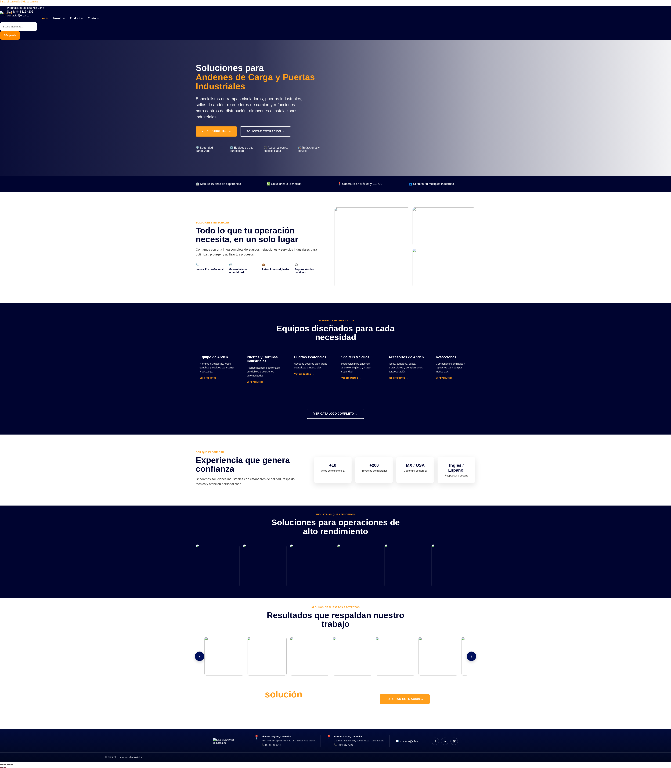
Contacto (93, 18)
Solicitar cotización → (265, 131)
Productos (76, 18)
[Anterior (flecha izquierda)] (1, 767)
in (445, 741)
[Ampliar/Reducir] (1, 764)
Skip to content (29, 1)
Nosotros (59, 18)
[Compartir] (8, 764)
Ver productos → (216, 131)
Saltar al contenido (10, 1)
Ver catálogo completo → (335, 413)
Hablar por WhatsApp (404, 711)
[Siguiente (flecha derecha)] (4, 767)
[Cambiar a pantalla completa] (4, 764)
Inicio (44, 18)
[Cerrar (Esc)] (11, 764)
